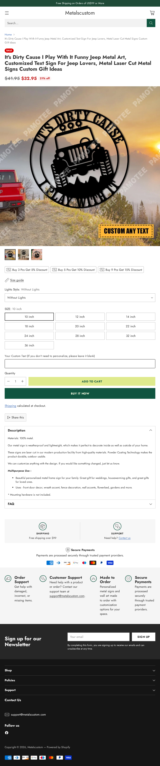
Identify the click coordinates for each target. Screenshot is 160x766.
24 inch (29, 336)
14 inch (130, 316)
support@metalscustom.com (67, 596)
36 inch (29, 345)
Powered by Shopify (58, 747)
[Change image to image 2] (23, 254)
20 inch (80, 326)
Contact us (125, 538)
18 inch (29, 326)
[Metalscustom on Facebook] (6, 733)
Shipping (10, 405)
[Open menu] (7, 13)
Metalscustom (35, 747)
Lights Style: (22, 289)
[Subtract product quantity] (8, 381)
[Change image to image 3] (36, 254)
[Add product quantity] (22, 381)
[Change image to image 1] (10, 254)
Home (8, 34)
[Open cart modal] (152, 13)
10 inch (29, 316)
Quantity (10, 373)
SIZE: (13, 309)
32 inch (131, 336)
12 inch (80, 316)
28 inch (80, 336)
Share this (18, 417)
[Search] (151, 23)
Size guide (17, 280)
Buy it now (80, 393)
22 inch (131, 326)
